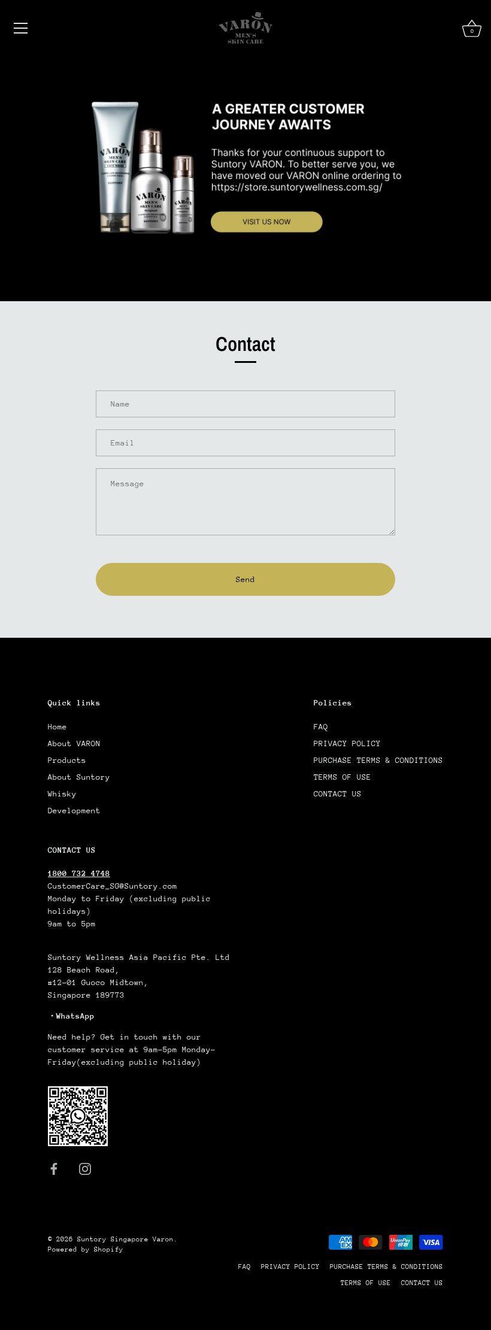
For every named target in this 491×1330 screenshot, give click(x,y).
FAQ (321, 726)
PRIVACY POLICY (347, 743)
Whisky (62, 793)
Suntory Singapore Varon (125, 1239)
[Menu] (21, 28)
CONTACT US (338, 793)
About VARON (74, 743)
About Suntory (79, 776)
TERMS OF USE (342, 776)
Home (57, 726)
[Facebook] (54, 1168)
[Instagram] (85, 1168)
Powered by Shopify (85, 1249)
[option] (245, 178)
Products (67, 760)
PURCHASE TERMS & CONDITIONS (378, 760)
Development (74, 810)
